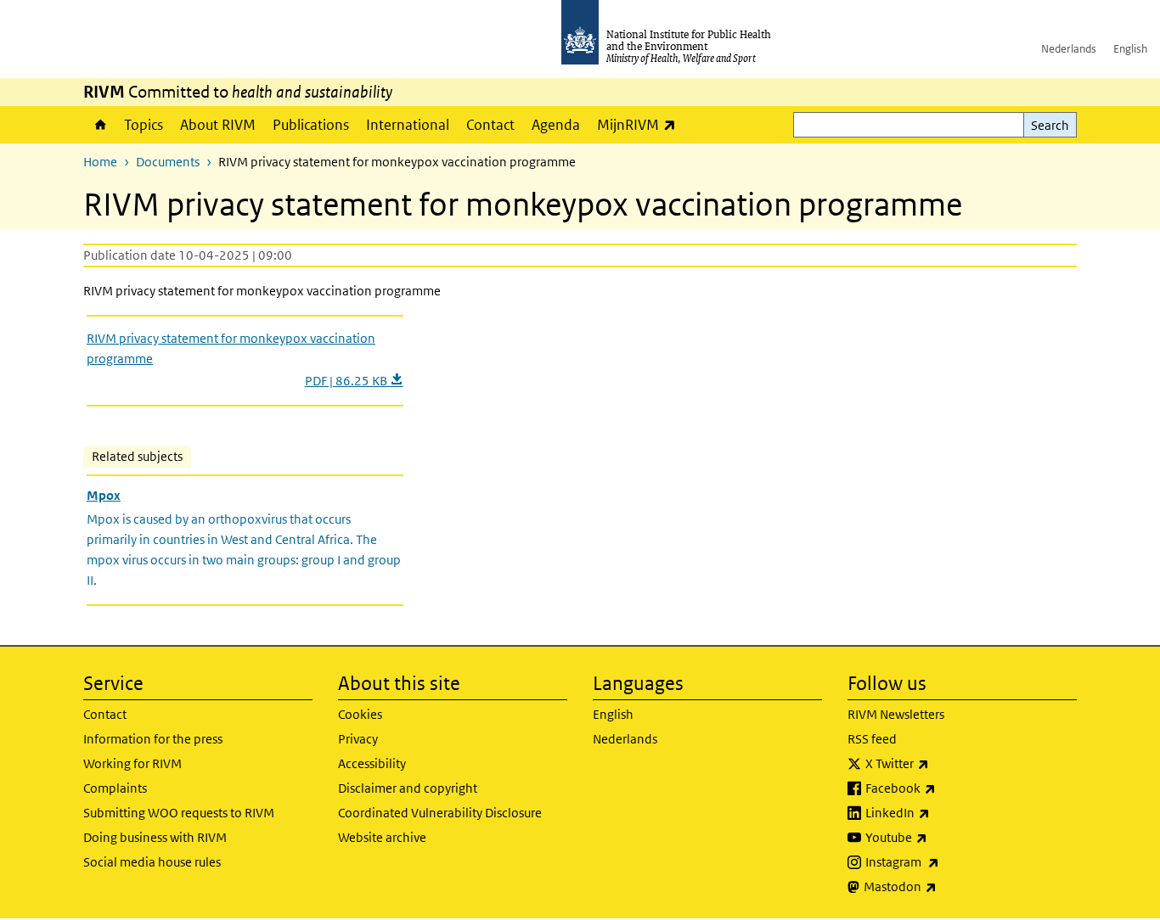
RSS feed (872, 739)
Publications (311, 124)
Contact (490, 124)
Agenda (556, 124)
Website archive (382, 837)
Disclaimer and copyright (407, 788)
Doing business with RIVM (155, 837)
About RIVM (218, 124)
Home (99, 124)
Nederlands (1068, 49)
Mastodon (945, 886)
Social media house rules (152, 862)
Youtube (940, 836)
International (407, 124)
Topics (143, 124)
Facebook (945, 787)
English (1130, 49)
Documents (168, 162)
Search (1050, 125)
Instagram (946, 861)
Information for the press (152, 739)
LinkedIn (942, 812)
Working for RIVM (132, 763)
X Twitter (941, 763)
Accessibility (372, 763)
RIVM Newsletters (895, 714)
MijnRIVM (640, 124)
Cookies (360, 714)
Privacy (358, 739)
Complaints (115, 788)
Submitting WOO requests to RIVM (178, 813)
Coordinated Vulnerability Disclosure (440, 813)
